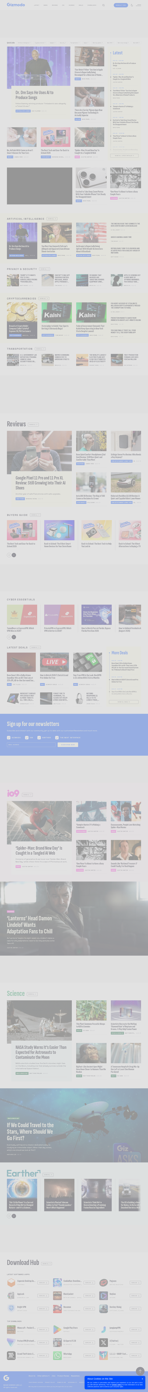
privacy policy (117, 1384)
